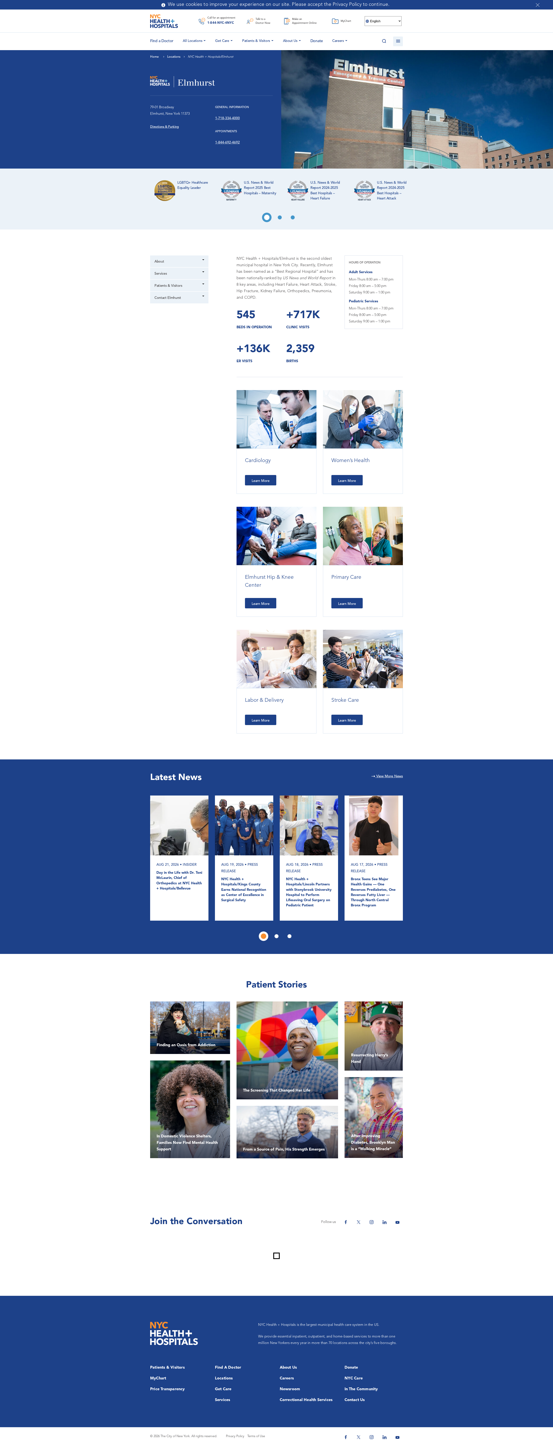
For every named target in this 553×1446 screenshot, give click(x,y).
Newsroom (290, 1389)
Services (160, 274)
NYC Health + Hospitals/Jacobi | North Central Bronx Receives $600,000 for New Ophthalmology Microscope (309, 890)
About (159, 261)
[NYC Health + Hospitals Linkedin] (384, 1222)
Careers (338, 41)
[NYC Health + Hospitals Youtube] (397, 1222)
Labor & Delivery (264, 700)
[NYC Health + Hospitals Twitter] (358, 1222)
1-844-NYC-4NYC (220, 23)
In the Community (361, 1389)
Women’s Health (350, 460)
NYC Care (354, 1378)
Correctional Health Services (306, 1400)
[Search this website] (384, 41)
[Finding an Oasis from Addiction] (190, 1027)
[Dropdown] (203, 260)
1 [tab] (267, 217)
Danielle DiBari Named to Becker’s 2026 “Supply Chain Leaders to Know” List (242, 887)
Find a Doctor (228, 1367)
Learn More (261, 481)
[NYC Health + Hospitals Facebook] (345, 1222)
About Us (290, 41)
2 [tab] (280, 217)
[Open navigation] (398, 41)
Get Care (222, 41)
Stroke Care (345, 700)
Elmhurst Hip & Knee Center (269, 581)
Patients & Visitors (256, 41)
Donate (316, 41)
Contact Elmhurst (167, 298)
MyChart (158, 1378)
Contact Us (355, 1400)
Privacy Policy (235, 1436)
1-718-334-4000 (227, 118)
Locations (224, 1378)
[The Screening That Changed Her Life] (287, 1050)
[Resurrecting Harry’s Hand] (374, 1036)
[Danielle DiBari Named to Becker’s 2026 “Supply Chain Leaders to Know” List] (244, 825)
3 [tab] (292, 217)
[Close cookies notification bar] (538, 5)
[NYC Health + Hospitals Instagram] (371, 1222)
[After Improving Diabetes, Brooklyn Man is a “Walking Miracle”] (374, 1117)
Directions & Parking (164, 127)
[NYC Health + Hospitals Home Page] (164, 21)
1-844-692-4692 (227, 142)
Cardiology (258, 460)
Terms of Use (256, 1436)
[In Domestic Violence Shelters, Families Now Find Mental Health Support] (190, 1109)
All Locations (192, 41)
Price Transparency (167, 1389)
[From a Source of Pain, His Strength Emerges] (287, 1132)
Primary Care (346, 577)
